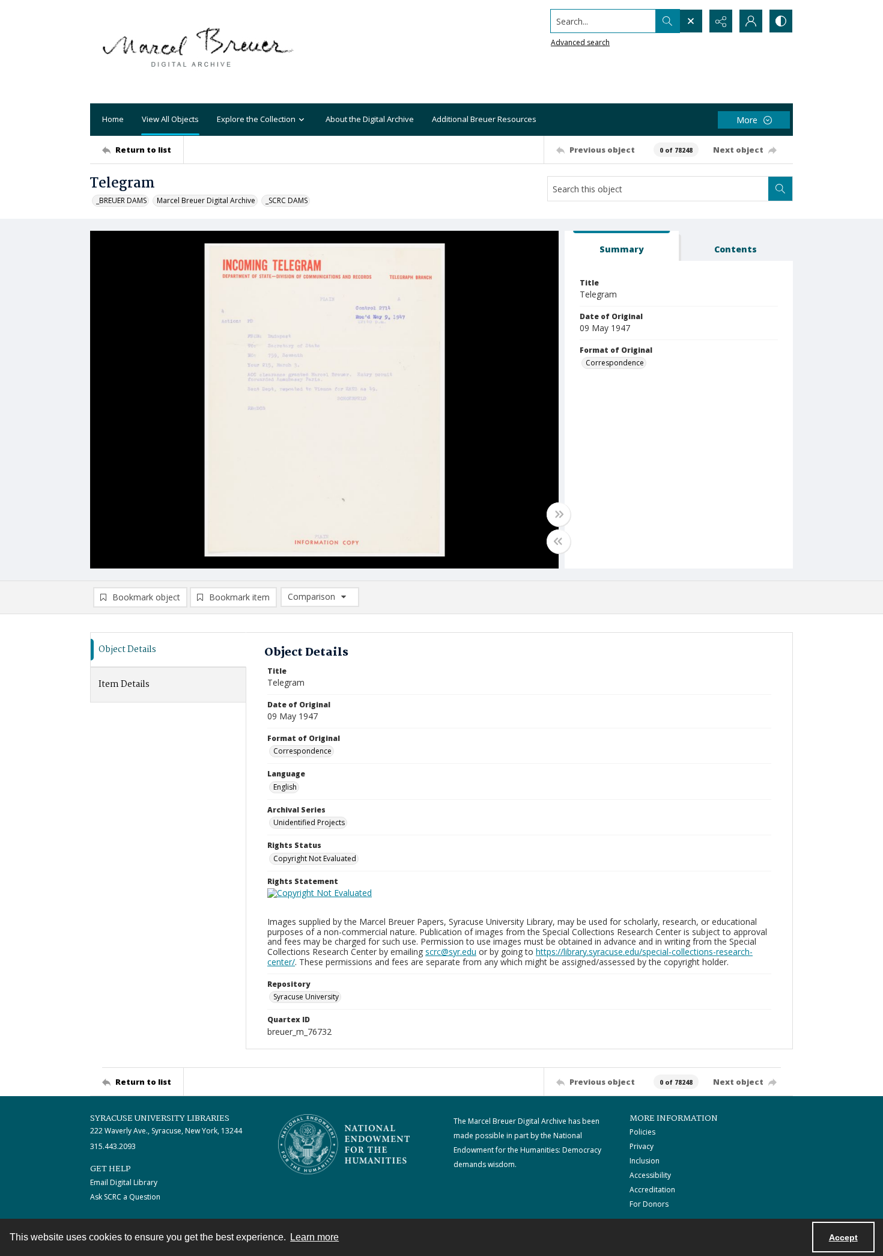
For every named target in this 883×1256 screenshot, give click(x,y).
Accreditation (652, 1189)
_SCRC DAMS (287, 200)
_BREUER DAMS (121, 200)
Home (113, 119)
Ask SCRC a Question (125, 1197)
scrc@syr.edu (450, 951)
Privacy (642, 1146)
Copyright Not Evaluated (314, 858)
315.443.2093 (113, 1146)
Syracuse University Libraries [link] (159, 1118)
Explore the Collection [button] (256, 119)
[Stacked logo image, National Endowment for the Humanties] (344, 1144)
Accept (843, 1237)
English (285, 787)
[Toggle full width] (559, 514)
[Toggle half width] (559, 541)
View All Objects (170, 119)
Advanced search (580, 42)
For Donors (649, 1204)
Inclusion (645, 1161)
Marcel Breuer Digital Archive (206, 200)
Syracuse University (306, 997)
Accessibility (650, 1175)
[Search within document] (780, 189)
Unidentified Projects (309, 822)
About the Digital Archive (370, 119)
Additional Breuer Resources (484, 119)
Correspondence (615, 363)
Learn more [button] (314, 1237)
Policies (642, 1132)
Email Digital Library (123, 1182)
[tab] (622, 246)
